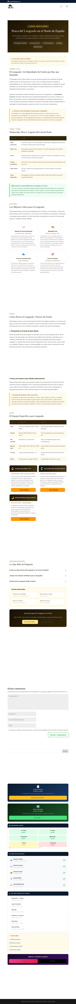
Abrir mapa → (38, 817)
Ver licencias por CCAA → (38, 798)
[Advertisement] (38, 292)
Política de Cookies (41, 1001)
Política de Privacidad (28, 1001)
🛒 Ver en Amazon (23, 490)
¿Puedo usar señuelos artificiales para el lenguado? (26, 576)
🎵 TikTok (52, 961)
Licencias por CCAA (46, 622)
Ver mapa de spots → (30, 622)
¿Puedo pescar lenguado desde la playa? (22, 581)
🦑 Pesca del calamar (15, 949)
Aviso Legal (51, 1001)
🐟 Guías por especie (14, 943)
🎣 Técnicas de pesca (15, 939)
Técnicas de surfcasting (20, 595)
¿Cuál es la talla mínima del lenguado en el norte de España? (29, 570)
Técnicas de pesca (45, 601)
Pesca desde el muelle (46, 595)
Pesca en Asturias (19, 601)
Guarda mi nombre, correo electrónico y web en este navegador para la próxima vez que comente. (39, 730)
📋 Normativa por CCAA (15, 946)
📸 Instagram (23, 961)
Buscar (65, 751)
